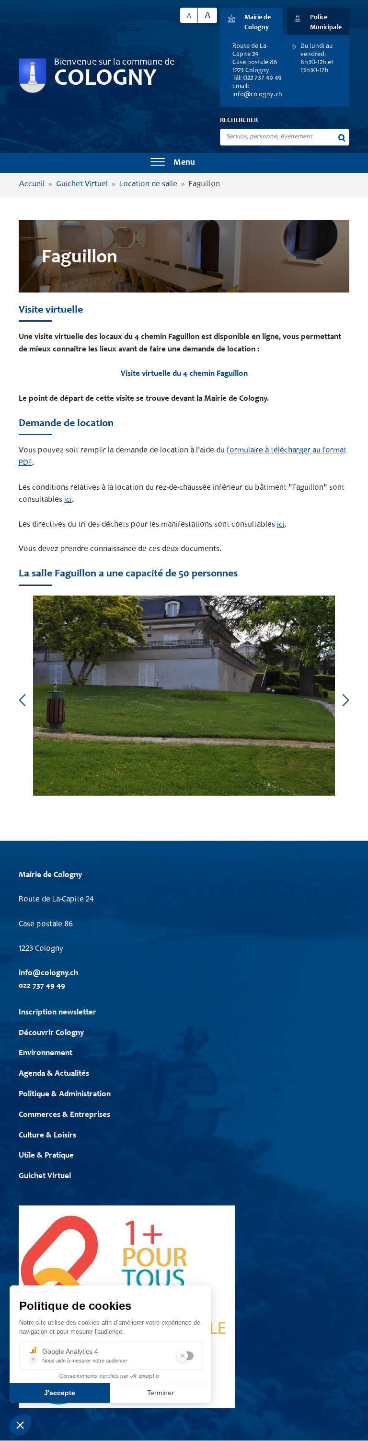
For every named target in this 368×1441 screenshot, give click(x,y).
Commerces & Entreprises (64, 1115)
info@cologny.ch (257, 94)
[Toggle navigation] (157, 163)
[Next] (345, 700)
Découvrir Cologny (51, 1033)
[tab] (251, 21)
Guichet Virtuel (82, 184)
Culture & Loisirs (47, 1136)
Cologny (105, 79)
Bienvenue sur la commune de (114, 63)
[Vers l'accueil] (32, 76)
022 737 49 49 (42, 986)
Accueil (32, 184)
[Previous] (22, 700)
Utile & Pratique (46, 1156)
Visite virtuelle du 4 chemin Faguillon (184, 374)
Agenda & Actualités (54, 1074)
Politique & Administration (65, 1095)
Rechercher (239, 120)
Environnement (45, 1053)
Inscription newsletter (57, 1013)
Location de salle (148, 184)
